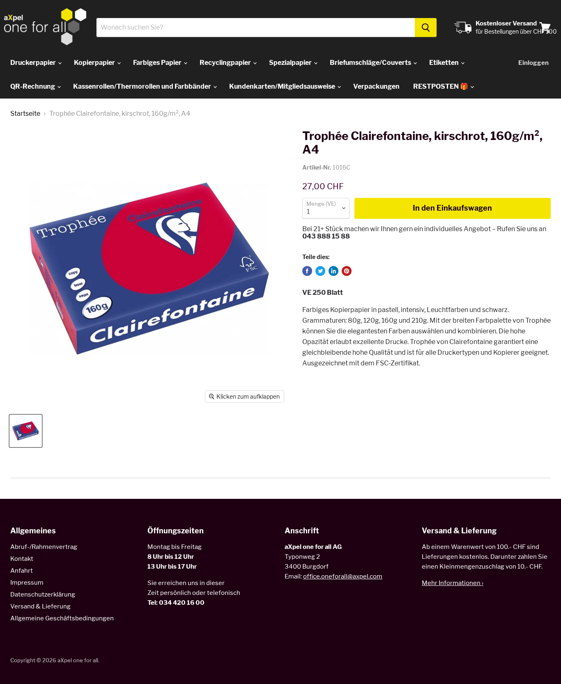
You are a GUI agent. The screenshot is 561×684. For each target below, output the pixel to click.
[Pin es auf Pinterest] (347, 271)
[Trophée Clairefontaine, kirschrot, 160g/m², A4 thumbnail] (25, 431)
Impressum (27, 582)
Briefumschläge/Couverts (371, 63)
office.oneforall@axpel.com (342, 576)
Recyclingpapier (226, 63)
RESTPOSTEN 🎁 (441, 86)
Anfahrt (21, 570)
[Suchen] (426, 27)
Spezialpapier (291, 63)
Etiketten (444, 63)
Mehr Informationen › (452, 583)
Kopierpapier (95, 63)
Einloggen (533, 63)
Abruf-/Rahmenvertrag (43, 547)
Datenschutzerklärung (42, 594)
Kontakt (21, 558)
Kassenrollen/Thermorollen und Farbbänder (142, 86)
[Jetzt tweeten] (320, 271)
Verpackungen (376, 86)
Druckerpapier (33, 63)
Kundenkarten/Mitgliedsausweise (282, 86)
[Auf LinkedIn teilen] (333, 271)
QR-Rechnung (33, 86)
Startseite (25, 113)
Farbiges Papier (158, 63)
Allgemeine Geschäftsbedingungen (62, 618)
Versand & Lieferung (40, 606)
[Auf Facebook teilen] (307, 271)
